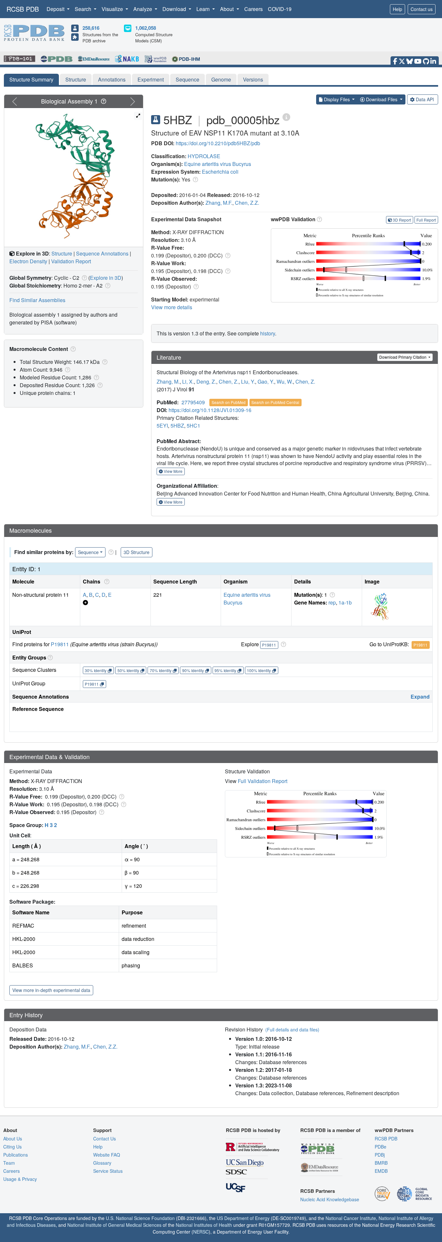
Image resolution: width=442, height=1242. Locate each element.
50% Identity (128, 670)
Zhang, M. (168, 381)
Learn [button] (203, 9)
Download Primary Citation (403, 357)
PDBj (380, 1154)
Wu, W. (285, 381)
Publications (15, 1154)
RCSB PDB (22, 9)
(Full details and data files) (292, 1029)
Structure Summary (31, 79)
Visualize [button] (113, 9)
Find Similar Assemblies (37, 300)
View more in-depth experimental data (51, 990)
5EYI (162, 425)
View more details (171, 307)
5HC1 (193, 425)
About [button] (227, 9)
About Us (12, 1138)
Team (9, 1163)
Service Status (108, 1171)
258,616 (91, 27)
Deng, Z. (206, 381)
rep (332, 602)
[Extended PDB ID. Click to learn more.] (286, 116)
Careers (253, 9)
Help (397, 9)
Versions (253, 79)
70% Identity (160, 670)
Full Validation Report (262, 781)
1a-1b (345, 602)
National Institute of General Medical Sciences (114, 1225)
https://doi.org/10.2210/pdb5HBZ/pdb (218, 143)
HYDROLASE (204, 156)
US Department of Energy (243, 1218)
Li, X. (188, 381)
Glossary (102, 1163)
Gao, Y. (266, 381)
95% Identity (225, 670)
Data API (424, 99)
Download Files (382, 99)
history (267, 333)
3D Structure (136, 552)
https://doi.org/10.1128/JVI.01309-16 (210, 410)
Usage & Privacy (20, 1179)
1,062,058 (145, 27)
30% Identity (95, 670)
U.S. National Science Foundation (140, 1218)
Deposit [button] (56, 9)
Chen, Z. (228, 381)
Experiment (151, 79)
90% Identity (193, 670)
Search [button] (84, 9)
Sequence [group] (88, 552)
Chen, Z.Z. (247, 202)
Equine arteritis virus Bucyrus (217, 164)
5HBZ (177, 425)
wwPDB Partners (394, 1130)
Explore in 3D (105, 277)
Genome (221, 79)
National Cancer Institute (351, 1218)
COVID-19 (280, 9)
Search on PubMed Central (275, 402)
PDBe (380, 1146)
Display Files (337, 99)
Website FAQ (106, 1154)
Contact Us (104, 1138)
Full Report (426, 220)
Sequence (187, 79)
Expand (420, 696)
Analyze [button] (143, 9)
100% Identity (259, 670)
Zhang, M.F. (218, 202)
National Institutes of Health (204, 1225)
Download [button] (174, 9)
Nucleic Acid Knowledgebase (329, 1199)
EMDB (381, 1171)
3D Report (402, 220)
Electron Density (28, 261)
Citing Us (12, 1146)
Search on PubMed (229, 402)
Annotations (112, 79)
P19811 (60, 644)
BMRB (381, 1163)
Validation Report (71, 261)
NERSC (201, 1231)
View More (172, 471)
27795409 (193, 402)
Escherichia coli (220, 171)
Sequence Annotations (102, 253)
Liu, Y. (248, 381)
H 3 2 (51, 825)
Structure (75, 79)
